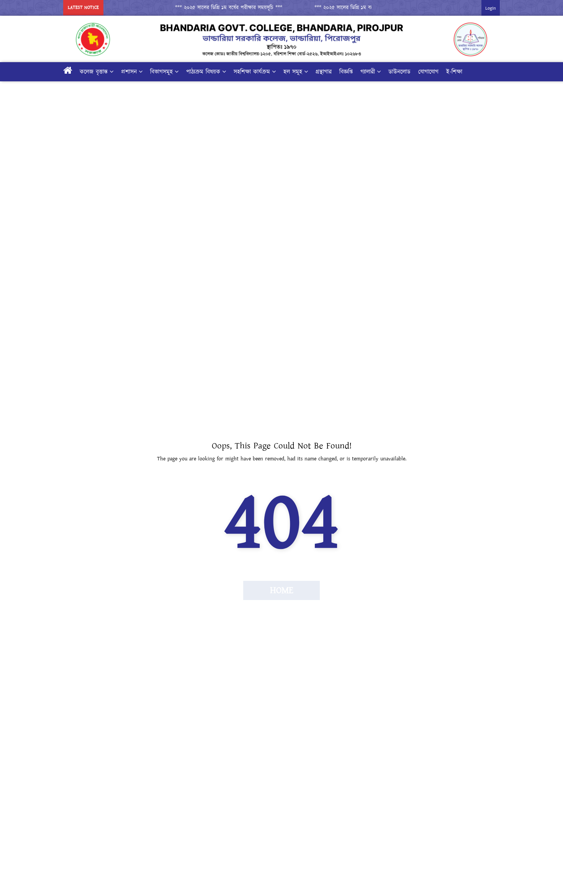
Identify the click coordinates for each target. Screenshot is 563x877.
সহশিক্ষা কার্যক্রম (252, 72)
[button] (221, 7)
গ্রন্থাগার (324, 72)
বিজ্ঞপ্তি (346, 72)
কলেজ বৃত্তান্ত (94, 72)
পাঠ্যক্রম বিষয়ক (203, 72)
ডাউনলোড (399, 72)
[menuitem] (266, 71)
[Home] (67, 71)
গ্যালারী (367, 72)
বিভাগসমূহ (161, 72)
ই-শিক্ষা (454, 72)
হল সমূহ (292, 72)
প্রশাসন (129, 72)
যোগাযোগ (428, 72)
